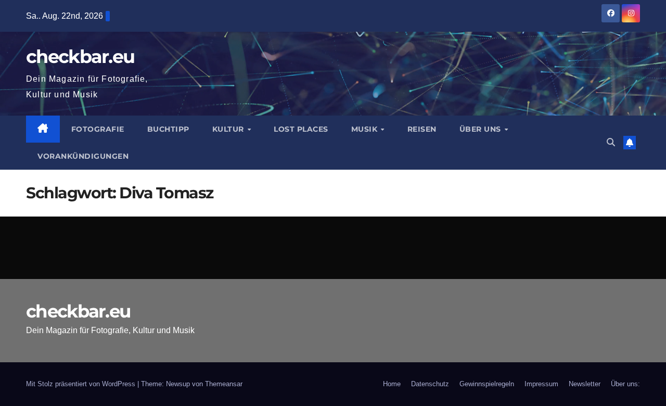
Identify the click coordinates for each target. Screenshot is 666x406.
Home (392, 384)
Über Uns (481, 129)
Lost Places (301, 129)
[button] (611, 142)
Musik (365, 129)
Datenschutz (430, 384)
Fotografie (97, 129)
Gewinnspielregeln (486, 384)
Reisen (422, 129)
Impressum (541, 384)
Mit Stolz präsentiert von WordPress (81, 384)
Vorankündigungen (83, 156)
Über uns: (625, 384)
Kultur (229, 129)
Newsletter (584, 384)
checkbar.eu (80, 56)
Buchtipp (168, 129)
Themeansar (223, 384)
